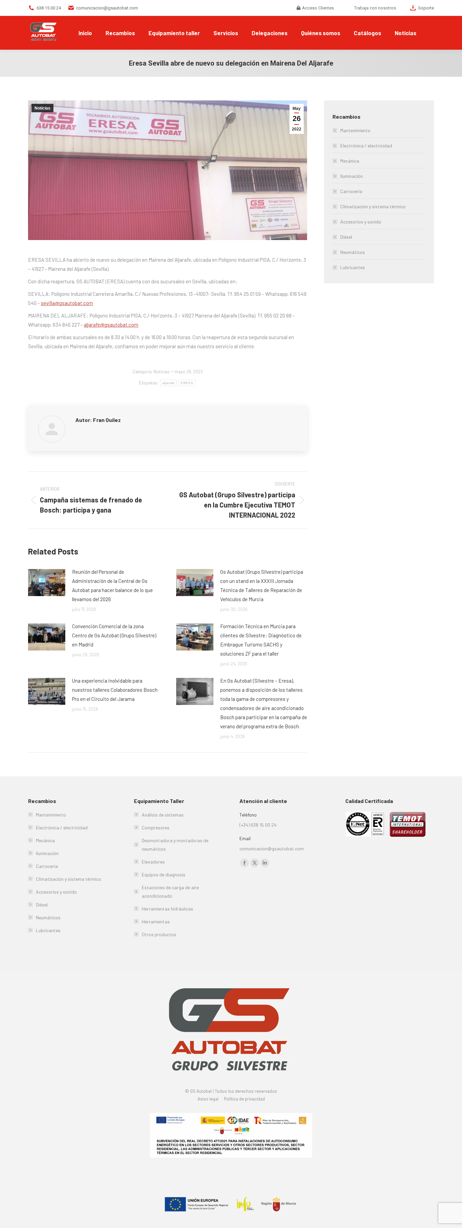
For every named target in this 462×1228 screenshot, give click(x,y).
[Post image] (46, 582)
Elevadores (153, 862)
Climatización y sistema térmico (373, 206)
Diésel (346, 237)
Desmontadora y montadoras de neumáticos (175, 844)
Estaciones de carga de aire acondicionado (170, 891)
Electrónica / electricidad (366, 145)
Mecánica (349, 161)
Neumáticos (352, 252)
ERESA (187, 383)
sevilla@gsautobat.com (67, 303)
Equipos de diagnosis (163, 874)
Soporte (426, 7)
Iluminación (351, 176)
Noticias (42, 108)
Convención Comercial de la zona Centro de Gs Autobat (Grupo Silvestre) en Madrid (114, 635)
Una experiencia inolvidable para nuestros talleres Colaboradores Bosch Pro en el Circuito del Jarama (115, 690)
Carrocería (351, 191)
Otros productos (159, 934)
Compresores (155, 827)
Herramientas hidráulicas (167, 909)
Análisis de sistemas (163, 815)
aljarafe (168, 383)
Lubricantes (352, 267)
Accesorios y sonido (360, 222)
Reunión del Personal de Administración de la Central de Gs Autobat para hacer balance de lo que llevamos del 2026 (112, 585)
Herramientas (156, 921)
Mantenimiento (355, 130)
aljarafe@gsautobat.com (111, 325)
